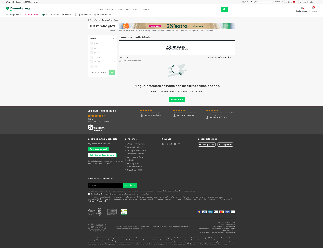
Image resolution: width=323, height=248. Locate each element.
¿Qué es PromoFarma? (137, 144)
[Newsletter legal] (89, 194)
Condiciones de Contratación (223, 227)
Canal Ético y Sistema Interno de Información (217, 233)
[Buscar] (224, 9)
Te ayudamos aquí (98, 149)
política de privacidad (108, 194)
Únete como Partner (136, 157)
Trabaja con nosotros (136, 150)
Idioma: (306, 2)
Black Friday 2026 (134, 170)
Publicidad (131, 160)
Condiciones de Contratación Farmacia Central (216, 229)
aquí (109, 163)
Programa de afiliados (136, 153)
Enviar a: (289, 2)
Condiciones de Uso (227, 225)
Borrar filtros (177, 99)
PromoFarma (95, 20)
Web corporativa (134, 167)
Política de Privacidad (97, 201)
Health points (133, 163)
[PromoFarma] (18, 9)
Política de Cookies (228, 231)
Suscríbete (130, 185)
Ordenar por (212, 57)
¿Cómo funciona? (135, 147)
